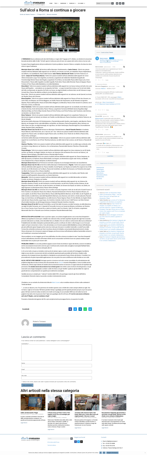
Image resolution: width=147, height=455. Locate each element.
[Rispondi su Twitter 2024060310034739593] (96, 80)
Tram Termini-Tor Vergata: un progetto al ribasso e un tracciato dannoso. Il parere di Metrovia (111, 205)
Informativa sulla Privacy (53, 442)
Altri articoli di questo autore (42, 325)
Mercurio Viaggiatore (101, 86)
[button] (70, 309)
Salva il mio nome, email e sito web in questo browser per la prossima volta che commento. (49, 381)
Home (50, 3)
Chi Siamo (80, 3)
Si (100, 452)
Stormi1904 (98, 116)
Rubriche (72, 3)
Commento (25, 343)
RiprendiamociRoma (101, 175)
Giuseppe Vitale (104, 209)
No (104, 452)
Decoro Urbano (100, 171)
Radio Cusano (56, 282)
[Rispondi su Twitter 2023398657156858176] (96, 130)
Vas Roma (99, 178)
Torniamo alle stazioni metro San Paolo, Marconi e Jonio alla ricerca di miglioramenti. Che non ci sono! (86, 414)
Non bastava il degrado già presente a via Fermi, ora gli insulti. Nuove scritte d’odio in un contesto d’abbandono (113, 222)
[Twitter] (120, 3)
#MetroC (103, 88)
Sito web (24, 375)
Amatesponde (100, 167)
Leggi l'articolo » (24, 422)
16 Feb (117, 86)
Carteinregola (100, 169)
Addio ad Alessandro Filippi (113, 192)
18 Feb (113, 66)
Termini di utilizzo (51, 445)
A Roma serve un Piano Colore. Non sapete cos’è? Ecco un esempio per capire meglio (112, 211)
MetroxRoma (99, 173)
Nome (23, 363)
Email (23, 369)
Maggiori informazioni (112, 452)
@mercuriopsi (112, 86)
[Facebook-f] (75, 441)
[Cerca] (112, 3)
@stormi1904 (106, 116)
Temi (55, 3)
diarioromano (99, 67)
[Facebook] (117, 3)
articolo (61, 262)
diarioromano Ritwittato (102, 84)
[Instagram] (123, 3)
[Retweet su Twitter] (95, 84)
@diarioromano (107, 66)
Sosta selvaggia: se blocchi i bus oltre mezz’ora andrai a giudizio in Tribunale (111, 216)
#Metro (119, 97)
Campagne (63, 3)
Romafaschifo (100, 176)
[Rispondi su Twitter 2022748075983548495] (96, 153)
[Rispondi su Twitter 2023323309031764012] (96, 110)
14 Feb (113, 134)
